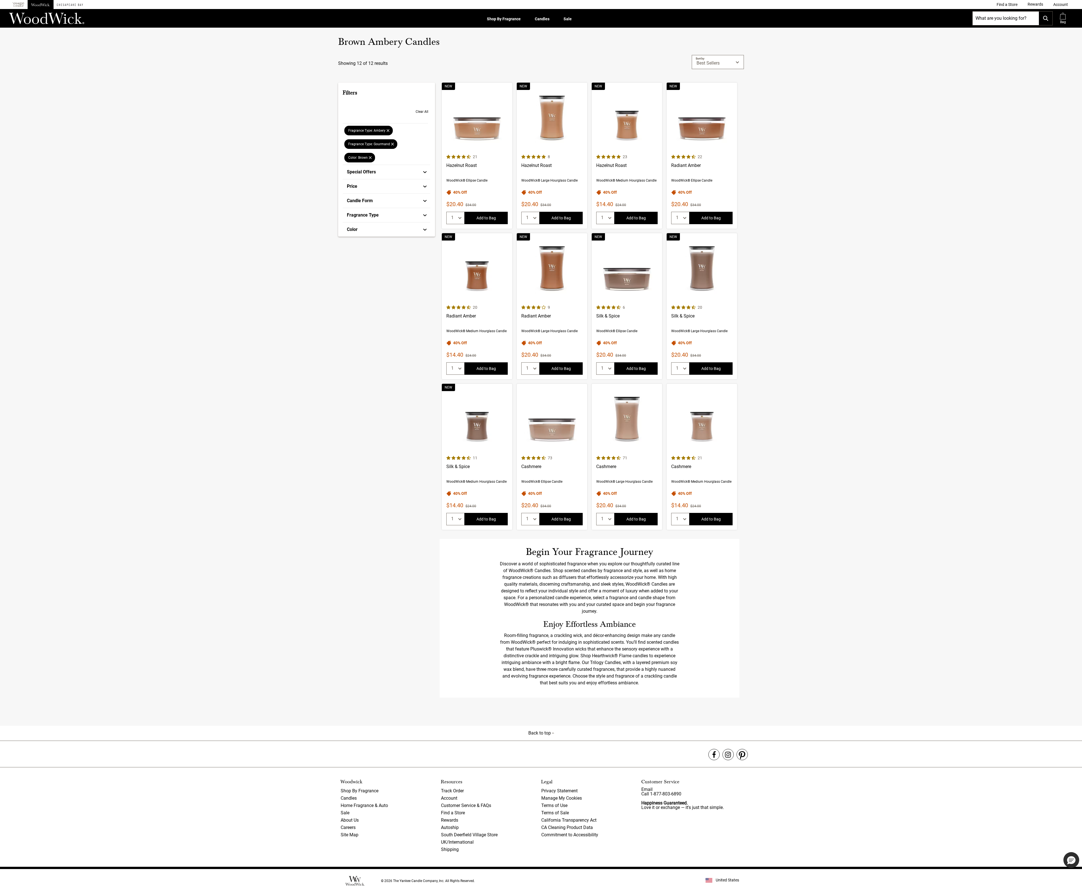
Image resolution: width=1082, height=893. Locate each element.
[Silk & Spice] (627, 306)
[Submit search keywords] (1045, 18)
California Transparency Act (569, 820)
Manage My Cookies (561, 798)
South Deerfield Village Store (469, 834)
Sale (568, 19)
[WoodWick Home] (40, 4)
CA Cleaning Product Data (567, 827)
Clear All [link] (422, 112)
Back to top (540, 733)
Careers (348, 827)
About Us (350, 820)
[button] (1060, 4)
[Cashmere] (552, 457)
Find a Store (453, 812)
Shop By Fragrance (504, 19)
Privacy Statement (559, 790)
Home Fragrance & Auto (364, 805)
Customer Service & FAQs (466, 805)
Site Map (349, 834)
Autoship (450, 827)
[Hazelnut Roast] (477, 156)
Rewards (449, 820)
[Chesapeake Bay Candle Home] (70, 4)
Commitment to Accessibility (569, 834)
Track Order (452, 790)
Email (647, 789)
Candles (542, 19)
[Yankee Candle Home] (18, 4)
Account (449, 798)
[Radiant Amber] (702, 156)
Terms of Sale (555, 812)
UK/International (457, 842)
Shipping (450, 849)
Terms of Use (554, 805)
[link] (1007, 4)
